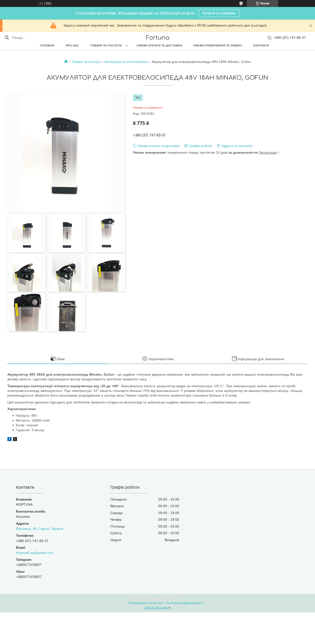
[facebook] (9, 440)
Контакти (261, 45)
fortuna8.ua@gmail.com (34, 553)
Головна (47, 45)
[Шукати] (6, 37)
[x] (15, 440)
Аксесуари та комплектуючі (126, 62)
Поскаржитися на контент (146, 603)
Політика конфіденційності (185, 603)
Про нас (72, 45)
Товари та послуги (106, 45)
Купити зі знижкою (219, 13)
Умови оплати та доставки (159, 45)
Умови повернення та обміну (217, 45)
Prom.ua (181, 598)
